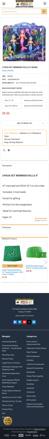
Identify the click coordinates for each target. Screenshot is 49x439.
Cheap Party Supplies (35, 376)
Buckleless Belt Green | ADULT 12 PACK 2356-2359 (36, 267)
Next (45, 262)
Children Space (32, 380)
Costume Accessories (35, 364)
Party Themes (32, 352)
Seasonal (30, 388)
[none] (24, 41)
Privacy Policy (7, 409)
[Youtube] (24, 322)
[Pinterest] (9, 150)
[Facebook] (15, 322)
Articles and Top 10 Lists (11, 401)
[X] (4, 150)
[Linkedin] (34, 322)
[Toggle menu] (3, 3)
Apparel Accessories (35, 368)
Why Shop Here (8, 355)
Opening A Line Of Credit (11, 397)
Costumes (31, 392)
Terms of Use (7, 405)
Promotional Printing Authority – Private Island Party (12, 348)
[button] (24, 123)
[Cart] (45, 3)
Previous (3, 262)
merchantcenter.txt (9, 342)
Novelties (30, 384)
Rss (3, 413)
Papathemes (32, 432)
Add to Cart (13, 266)
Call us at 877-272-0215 (25, 316)
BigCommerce (39, 429)
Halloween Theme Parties (36, 348)
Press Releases (8, 387)
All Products (31, 400)
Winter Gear (31, 396)
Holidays (30, 360)
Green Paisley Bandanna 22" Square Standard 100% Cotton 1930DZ (12, 272)
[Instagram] (20, 322)
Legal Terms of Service (11, 363)
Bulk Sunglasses (33, 356)
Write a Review (8, 71)
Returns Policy (7, 359)
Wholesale (31, 372)
